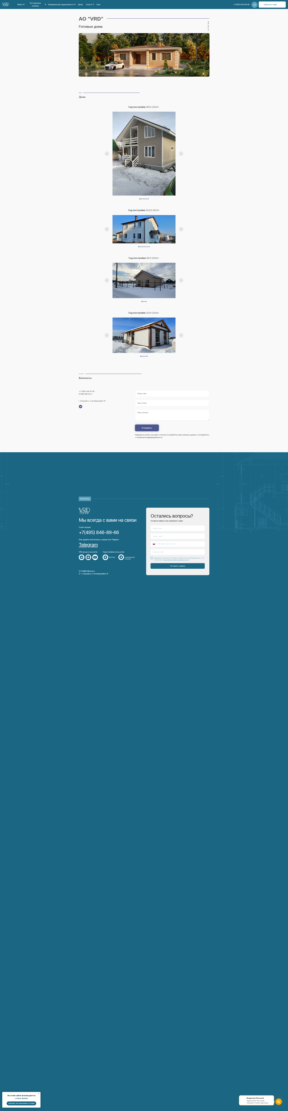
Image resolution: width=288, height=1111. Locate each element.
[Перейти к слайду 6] (149, 246)
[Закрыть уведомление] (39, 1093)
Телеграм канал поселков (130, 558)
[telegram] (80, 406)
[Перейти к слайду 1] (138, 246)
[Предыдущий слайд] (107, 153)
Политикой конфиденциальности (176, 560)
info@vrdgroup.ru (88, 571)
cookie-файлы (21, 1098)
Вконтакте (112, 557)
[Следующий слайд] (181, 153)
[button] (272, 4)
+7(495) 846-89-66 (99, 532)
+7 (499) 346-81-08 (86, 391)
